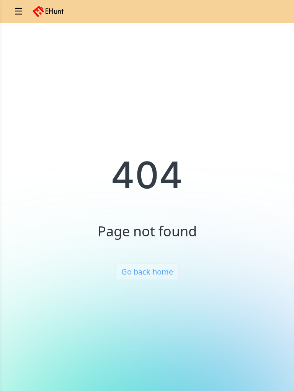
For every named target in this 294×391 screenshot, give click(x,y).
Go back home (147, 272)
